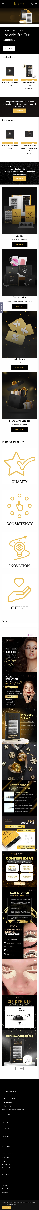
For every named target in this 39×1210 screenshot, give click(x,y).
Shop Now (19, 110)
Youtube (4, 1185)
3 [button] (21, 22)
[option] (19, 16)
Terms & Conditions (8, 1153)
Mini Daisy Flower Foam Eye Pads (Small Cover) (29, 148)
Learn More (13, 1204)
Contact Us (5, 1136)
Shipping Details (6, 1161)
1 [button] (15, 22)
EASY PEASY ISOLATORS (10, 83)
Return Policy (6, 1164)
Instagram (5, 1192)
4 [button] (23, 22)
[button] (19, 654)
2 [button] (18, 22)
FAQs (3, 1140)
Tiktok (4, 1182)
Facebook (5, 1189)
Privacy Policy (6, 1157)
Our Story (5, 1122)
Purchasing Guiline (7, 1168)
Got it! (7, 1207)
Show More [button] (19, 1068)
